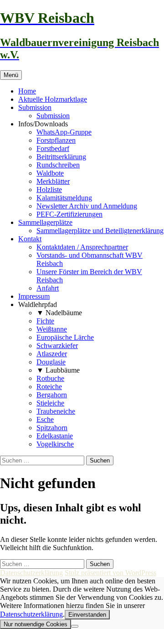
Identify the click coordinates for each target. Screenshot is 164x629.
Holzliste (49, 189)
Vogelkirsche (55, 444)
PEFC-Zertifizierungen (69, 214)
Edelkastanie (54, 436)
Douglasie (51, 362)
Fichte (45, 321)
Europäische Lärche (65, 337)
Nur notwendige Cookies (35, 624)
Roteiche (49, 386)
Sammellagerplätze (45, 222)
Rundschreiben (58, 165)
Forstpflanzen (56, 140)
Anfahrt (47, 288)
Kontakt (29, 239)
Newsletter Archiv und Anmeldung (86, 206)
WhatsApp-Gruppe (64, 132)
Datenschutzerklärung (31, 573)
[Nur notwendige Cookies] (74, 626)
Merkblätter (53, 181)
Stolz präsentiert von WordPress (110, 573)
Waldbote (50, 173)
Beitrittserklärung (61, 157)
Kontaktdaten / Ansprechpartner (82, 247)
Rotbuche (50, 378)
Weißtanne (51, 329)
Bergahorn (51, 395)
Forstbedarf (52, 148)
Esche (45, 419)
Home (27, 91)
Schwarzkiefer (57, 345)
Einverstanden (87, 614)
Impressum (34, 296)
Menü (11, 75)
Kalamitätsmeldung (64, 198)
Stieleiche (50, 403)
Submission (34, 107)
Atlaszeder (51, 354)
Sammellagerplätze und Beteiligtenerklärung (100, 230)
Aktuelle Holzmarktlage (52, 99)
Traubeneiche (55, 411)
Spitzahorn (51, 427)
